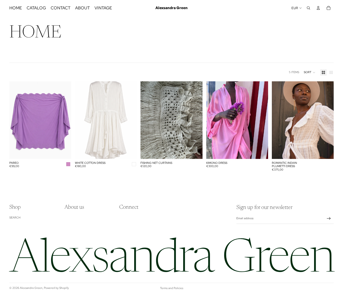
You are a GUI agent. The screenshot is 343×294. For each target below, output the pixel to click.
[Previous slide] (147, 120)
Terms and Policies (171, 288)
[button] (309, 72)
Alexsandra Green (31, 288)
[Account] (318, 8)
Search (15, 217)
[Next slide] (196, 120)
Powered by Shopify (56, 288)
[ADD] (64, 151)
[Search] (308, 8)
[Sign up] (329, 218)
